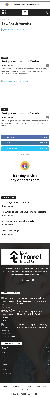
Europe (4, 365)
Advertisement (41, 386)
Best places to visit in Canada (20, 113)
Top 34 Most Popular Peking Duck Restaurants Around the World (31, 301)
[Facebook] (17, 280)
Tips (3, 352)
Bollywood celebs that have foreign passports (23, 212)
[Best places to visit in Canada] (25, 95)
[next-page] (6, 238)
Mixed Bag (5, 348)
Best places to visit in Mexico (20, 61)
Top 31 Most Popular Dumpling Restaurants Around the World (32, 326)
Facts (3, 369)
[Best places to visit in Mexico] (25, 43)
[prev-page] (2, 238)
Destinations (6, 373)
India (3, 356)
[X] (33, 280)
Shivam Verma (7, 65)
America (5, 58)
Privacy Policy (27, 386)
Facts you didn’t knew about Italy (17, 221)
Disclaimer (15, 386)
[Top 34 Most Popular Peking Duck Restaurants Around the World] (8, 304)
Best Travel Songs (10, 230)
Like (45, 137)
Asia (3, 361)
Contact (25, 390)
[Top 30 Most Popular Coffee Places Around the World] (8, 316)
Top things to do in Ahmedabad (17, 202)
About (5, 386)
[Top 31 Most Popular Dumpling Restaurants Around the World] (8, 330)
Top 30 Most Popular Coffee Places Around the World (30, 312)
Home (3, 19)
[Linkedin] (28, 280)
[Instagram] (22, 280)
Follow (43, 143)
